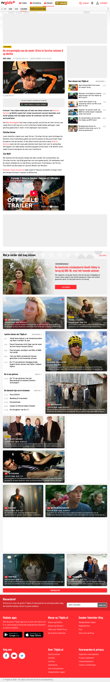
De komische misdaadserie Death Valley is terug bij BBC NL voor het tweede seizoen (77, 268)
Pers (80, 629)
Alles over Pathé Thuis (57, 629)
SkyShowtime (54, 654)
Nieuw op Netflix (55, 622)
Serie (10, 9)
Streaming (23, 9)
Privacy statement (86, 658)
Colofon (51, 661)
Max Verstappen (12, 123)
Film (16, 9)
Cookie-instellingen (87, 665)
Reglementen (84, 626)
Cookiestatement (86, 661)
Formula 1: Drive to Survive (13, 170)
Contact (51, 658)
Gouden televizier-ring (38, 9)
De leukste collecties (57, 633)
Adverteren (53, 665)
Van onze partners (55, 668)
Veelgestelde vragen (87, 622)
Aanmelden (102, 605)
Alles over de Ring (86, 633)
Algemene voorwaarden (89, 654)
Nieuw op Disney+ (56, 626)
